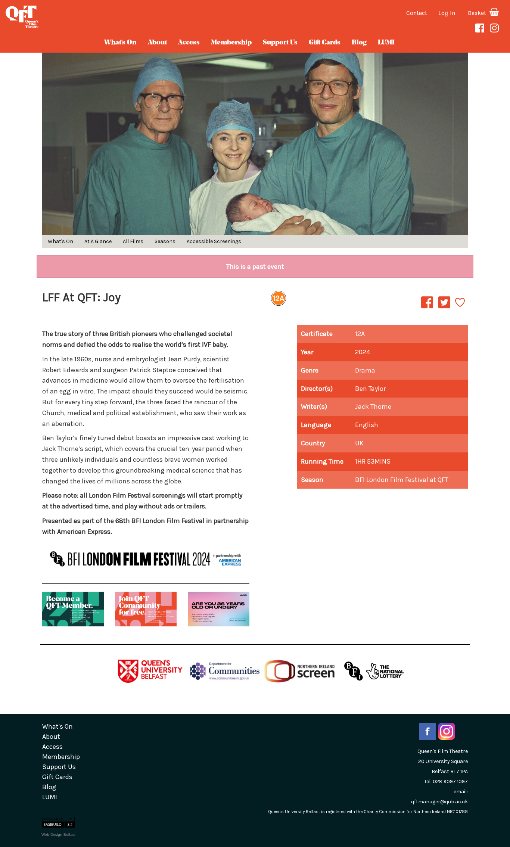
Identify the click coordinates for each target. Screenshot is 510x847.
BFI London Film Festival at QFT (401, 480)
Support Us (280, 43)
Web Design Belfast (58, 834)
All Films (133, 241)
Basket (478, 12)
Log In (446, 12)
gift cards (324, 43)
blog (359, 43)
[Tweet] (444, 308)
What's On (120, 43)
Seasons (165, 241)
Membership (231, 43)
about (157, 43)
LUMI (386, 43)
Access (189, 43)
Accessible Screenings (214, 241)
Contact (416, 12)
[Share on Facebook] (427, 308)
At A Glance (98, 241)
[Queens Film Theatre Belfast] (85, 17)
